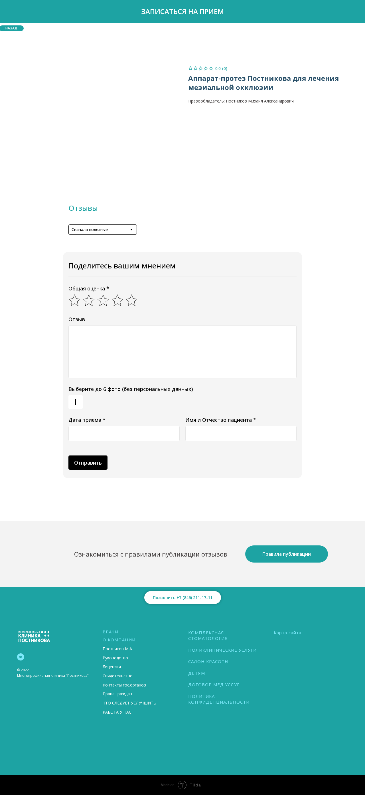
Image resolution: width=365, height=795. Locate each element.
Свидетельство (118, 675)
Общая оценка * (88, 288)
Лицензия (112, 666)
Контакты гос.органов (124, 685)
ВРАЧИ (110, 632)
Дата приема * (87, 419)
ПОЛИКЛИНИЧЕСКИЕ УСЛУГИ (222, 650)
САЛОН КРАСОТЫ (208, 661)
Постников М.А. (118, 648)
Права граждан (117, 693)
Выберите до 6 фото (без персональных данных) (130, 389)
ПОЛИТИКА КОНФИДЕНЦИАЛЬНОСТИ (219, 699)
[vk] (20, 657)
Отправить (88, 462)
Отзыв (76, 319)
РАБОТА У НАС (117, 712)
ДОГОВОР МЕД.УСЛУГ (214, 684)
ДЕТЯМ (196, 673)
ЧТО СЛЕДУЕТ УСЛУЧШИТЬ (129, 703)
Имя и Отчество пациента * (220, 419)
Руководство (115, 658)
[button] (182, 11)
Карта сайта (287, 632)
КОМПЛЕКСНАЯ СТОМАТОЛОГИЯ (208, 635)
